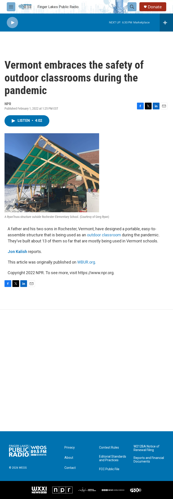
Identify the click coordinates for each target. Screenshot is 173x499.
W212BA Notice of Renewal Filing (146, 448)
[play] (12, 22)
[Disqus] (86, 370)
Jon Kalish (17, 251)
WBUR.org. (86, 262)
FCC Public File (109, 469)
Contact (70, 468)
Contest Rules (109, 447)
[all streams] (166, 23)
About (68, 457)
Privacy (69, 447)
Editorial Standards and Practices (112, 458)
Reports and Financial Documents (149, 459)
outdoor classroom (104, 235)
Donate (155, 7)
